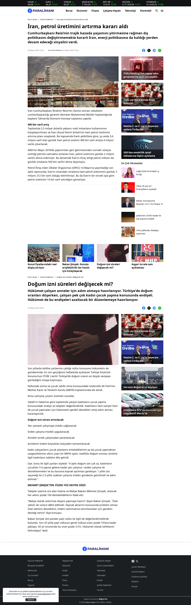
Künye (134, 586)
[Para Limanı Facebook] (133, 561)
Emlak (99, 580)
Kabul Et (31, 599)
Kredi (64, 570)
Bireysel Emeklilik (36, 565)
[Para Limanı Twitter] (137, 561)
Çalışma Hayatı (112, 10)
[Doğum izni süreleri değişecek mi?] (113, 253)
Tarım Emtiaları (69, 590)
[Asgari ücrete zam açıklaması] (147, 253)
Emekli (65, 575)
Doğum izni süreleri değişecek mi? (108, 266)
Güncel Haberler (46, 19)
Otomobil (145, 10)
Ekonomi (82, 10)
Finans (95, 10)
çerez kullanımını (44, 594)
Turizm (100, 590)
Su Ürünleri (33, 575)
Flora (64, 580)
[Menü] (162, 11)
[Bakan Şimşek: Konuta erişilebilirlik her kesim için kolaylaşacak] (78, 253)
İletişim (135, 581)
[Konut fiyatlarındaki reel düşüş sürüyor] (44, 253)
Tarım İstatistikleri (105, 565)
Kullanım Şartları (139, 576)
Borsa (69, 10)
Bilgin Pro (103, 599)
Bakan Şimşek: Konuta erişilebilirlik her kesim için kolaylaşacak (75, 268)
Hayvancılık (67, 560)
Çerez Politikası (139, 567)
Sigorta (31, 585)
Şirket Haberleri (104, 585)
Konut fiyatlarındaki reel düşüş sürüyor (42, 266)
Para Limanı (32, 19)
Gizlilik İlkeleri (138, 571)
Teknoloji (130, 10)
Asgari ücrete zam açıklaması (142, 266)
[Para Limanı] (41, 11)
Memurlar (32, 570)
